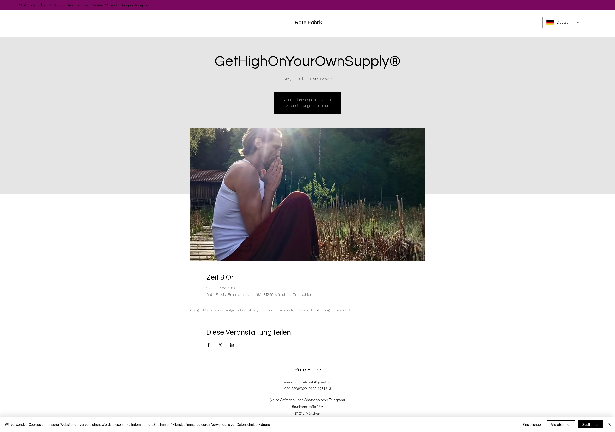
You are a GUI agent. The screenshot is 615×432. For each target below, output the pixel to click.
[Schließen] (609, 424)
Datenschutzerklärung (253, 424)
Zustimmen (590, 424)
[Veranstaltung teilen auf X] (220, 345)
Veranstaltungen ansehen (307, 105)
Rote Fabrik (308, 22)
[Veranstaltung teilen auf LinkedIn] (232, 345)
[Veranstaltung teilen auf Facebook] (208, 345)
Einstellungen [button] (532, 424)
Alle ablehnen (561, 424)
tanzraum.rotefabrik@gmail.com (308, 382)
